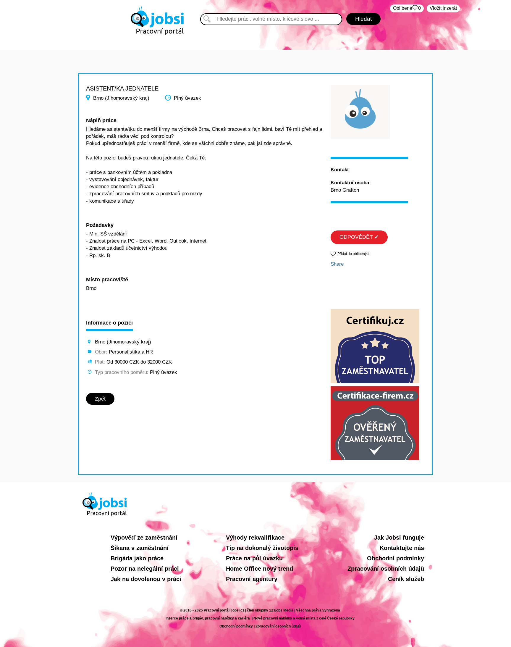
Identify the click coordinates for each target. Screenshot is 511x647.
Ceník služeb (406, 579)
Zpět (100, 399)
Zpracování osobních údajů (385, 568)
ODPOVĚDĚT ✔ (359, 237)
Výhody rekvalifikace (255, 537)
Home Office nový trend (259, 568)
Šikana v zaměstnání (140, 548)
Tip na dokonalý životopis (262, 548)
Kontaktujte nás (402, 548)
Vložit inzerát (443, 8)
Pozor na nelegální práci (145, 568)
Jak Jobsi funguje (399, 537)
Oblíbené (407, 8)
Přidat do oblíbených (354, 254)
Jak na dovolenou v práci (146, 579)
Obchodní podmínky (395, 558)
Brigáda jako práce (137, 558)
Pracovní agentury (251, 579)
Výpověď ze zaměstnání (144, 537)
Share (337, 264)
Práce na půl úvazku (254, 558)
